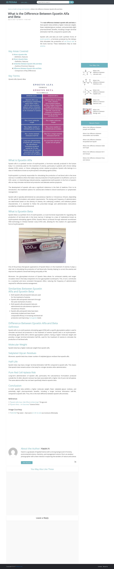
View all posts (27, 462)
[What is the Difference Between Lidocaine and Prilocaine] (88, 72)
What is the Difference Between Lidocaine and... (98, 72)
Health (15, 9)
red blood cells (69, 41)
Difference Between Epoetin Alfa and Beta (27, 68)
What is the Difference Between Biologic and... (98, 111)
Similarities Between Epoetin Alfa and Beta (27, 64)
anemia (42, 46)
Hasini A (20, 19)
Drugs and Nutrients (24, 9)
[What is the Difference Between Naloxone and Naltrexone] (88, 102)
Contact (100, 566)
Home (10, 9)
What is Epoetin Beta (20, 59)
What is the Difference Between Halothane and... (98, 82)
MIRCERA (13, 413)
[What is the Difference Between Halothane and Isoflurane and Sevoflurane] (88, 82)
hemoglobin (33, 318)
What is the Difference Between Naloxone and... (98, 101)
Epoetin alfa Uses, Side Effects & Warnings (24, 402)
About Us (105, 566)
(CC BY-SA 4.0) (37, 413)
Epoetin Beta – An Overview (19, 404)
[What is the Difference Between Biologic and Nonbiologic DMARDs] (88, 111)
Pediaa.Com (19, 566)
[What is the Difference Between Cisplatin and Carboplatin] (88, 92)
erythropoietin (45, 39)
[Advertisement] (24, 33)
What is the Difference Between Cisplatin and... (98, 92)
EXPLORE (24, 2)
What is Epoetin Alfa (20, 54)
